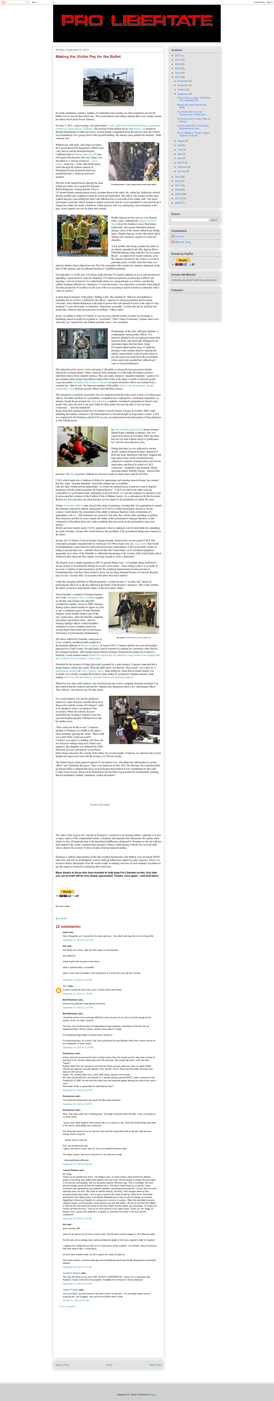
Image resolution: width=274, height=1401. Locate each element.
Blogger (152, 1394)
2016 (178, 64)
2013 (178, 77)
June (180, 149)
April (180, 158)
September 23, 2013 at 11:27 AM (78, 940)
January (182, 171)
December (183, 81)
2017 (178, 60)
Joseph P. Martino (71, 1273)
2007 (178, 198)
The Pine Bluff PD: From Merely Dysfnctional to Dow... (193, 127)
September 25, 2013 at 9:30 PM (77, 1164)
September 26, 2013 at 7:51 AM (77, 1267)
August (181, 141)
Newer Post (62, 1365)
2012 (178, 177)
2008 (178, 194)
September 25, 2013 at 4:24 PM (77, 1090)
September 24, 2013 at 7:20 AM (77, 994)
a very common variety (92, 670)
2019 (178, 55)
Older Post (155, 1365)
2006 (178, 202)
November (183, 85)
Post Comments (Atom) (115, 1375)
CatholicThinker (70, 1290)
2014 (178, 73)
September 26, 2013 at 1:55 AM (77, 1218)
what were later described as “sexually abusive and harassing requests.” (99, 677)
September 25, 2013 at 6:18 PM (77, 1104)
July (180, 145)
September (183, 94)
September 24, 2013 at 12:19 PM (78, 1047)
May (180, 154)
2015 (178, 68)
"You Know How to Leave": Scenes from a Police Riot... (192, 113)
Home (109, 1365)
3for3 (65, 986)
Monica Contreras (90, 645)
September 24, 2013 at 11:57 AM (78, 1007)
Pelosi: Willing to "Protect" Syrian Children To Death (193, 134)
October (182, 89)
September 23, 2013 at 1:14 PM (77, 980)
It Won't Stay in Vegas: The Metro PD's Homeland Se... (194, 99)
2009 (178, 189)
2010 (178, 185)
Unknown (179, 236)
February (182, 167)
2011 (177, 181)
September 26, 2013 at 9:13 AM (77, 1284)
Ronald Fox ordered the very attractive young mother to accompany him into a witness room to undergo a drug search (108, 656)
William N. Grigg (183, 242)
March (181, 162)
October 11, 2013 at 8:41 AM (76, 1300)
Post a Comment (67, 1306)
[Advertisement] (108, 1335)
